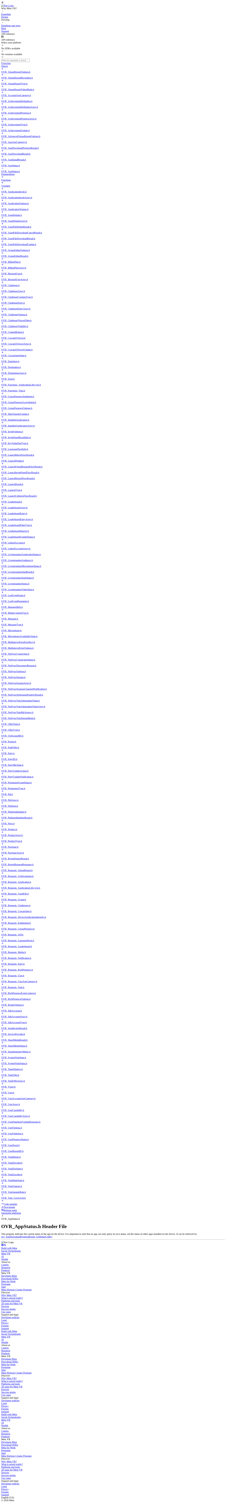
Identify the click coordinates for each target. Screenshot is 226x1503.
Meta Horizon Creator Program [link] (16, 1289)
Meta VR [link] (5, 1253)
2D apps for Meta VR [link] (11, 1303)
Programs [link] (5, 1284)
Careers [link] (5, 1264)
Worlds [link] (4, 1259)
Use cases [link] (6, 1312)
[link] (7, 5)
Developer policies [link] (10, 1317)
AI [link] (2, 1256)
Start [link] (3, 1287)
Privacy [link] (5, 1323)
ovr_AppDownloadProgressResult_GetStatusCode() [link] (26, 1236)
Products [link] (5, 1270)
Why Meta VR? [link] (9, 1295)
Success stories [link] (8, 1309)
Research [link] (5, 1267)
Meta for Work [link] (8, 1281)
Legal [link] (4, 1320)
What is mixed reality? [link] (12, 1298)
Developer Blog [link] (9, 1276)
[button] (113, 2)
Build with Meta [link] (9, 1248)
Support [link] (5, 1328)
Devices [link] (5, 1306)
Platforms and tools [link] (10, 1300)
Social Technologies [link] (11, 1251)
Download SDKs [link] (9, 1278)
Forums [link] (5, 1325)
